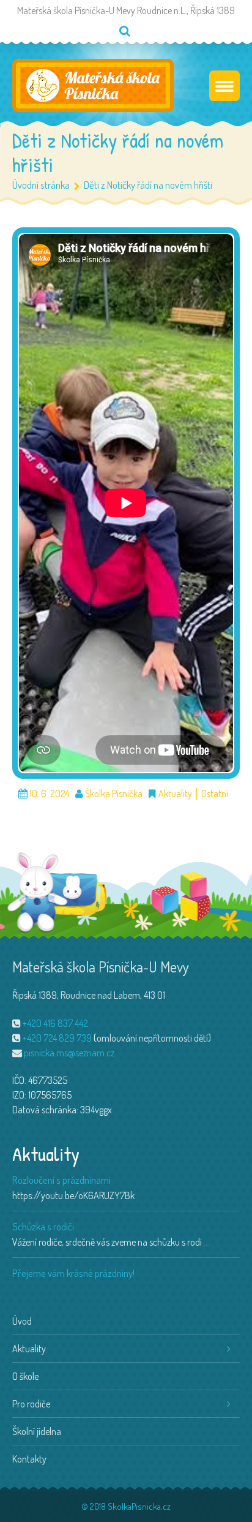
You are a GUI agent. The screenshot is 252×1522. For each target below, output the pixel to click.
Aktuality (175, 794)
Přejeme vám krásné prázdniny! (73, 1272)
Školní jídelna (36, 1431)
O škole (25, 1376)
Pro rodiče (31, 1404)
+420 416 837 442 (55, 1023)
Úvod (22, 1321)
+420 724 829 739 (57, 1038)
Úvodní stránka (41, 184)
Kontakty (29, 1459)
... (206, 1242)
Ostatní (214, 794)
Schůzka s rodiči (43, 1226)
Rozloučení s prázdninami (61, 1179)
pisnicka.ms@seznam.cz (69, 1053)
